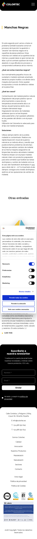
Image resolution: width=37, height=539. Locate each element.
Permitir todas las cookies (18, 298)
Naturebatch (18, 460)
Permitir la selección (18, 303)
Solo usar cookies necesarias (18, 309)
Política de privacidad (18, 481)
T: (18, 425)
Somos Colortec (18, 437)
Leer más (8, 333)
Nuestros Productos (18, 451)
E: (18, 421)
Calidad (18, 442)
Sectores (18, 465)
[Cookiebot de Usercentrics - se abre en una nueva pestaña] (26, 228)
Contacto (18, 469)
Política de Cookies (18, 486)
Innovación (18, 446)
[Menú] (33, 4)
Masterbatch (18, 455)
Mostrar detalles (25, 291)
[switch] (32, 270)
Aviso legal (18, 477)
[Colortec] (11, 4)
